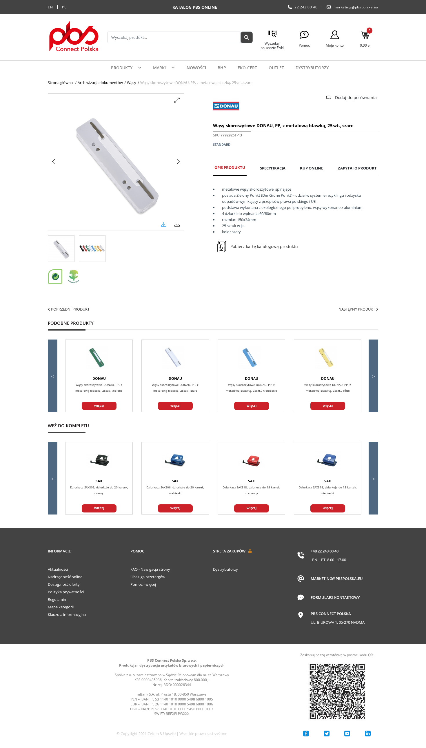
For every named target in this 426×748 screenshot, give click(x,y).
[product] (99, 357)
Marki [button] (160, 67)
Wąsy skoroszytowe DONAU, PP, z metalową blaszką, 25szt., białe (175, 388)
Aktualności (58, 569)
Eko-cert (247, 67)
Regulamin (57, 599)
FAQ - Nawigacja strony (150, 569)
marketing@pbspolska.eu (356, 7)
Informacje (59, 551)
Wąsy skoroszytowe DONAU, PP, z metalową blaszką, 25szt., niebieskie (251, 388)
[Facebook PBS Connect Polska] (306, 733)
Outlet (276, 67)
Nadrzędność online (65, 576)
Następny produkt (357, 309)
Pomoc (137, 551)
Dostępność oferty (64, 584)
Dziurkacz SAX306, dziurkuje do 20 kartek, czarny (99, 490)
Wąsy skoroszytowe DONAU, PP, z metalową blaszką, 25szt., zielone (99, 388)
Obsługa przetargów (147, 576)
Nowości (196, 67)
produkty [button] (122, 67)
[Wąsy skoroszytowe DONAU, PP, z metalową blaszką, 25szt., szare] (61, 248)
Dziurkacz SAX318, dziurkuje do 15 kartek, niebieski (328, 490)
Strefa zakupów (229, 551)
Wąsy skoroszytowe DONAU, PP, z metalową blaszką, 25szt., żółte (327, 388)
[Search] (247, 37)
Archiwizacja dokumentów (100, 82)
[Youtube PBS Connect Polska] (347, 733)
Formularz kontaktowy (335, 597)
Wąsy (131, 82)
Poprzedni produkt (70, 309)
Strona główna (60, 82)
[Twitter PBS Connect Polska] (326, 733)
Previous (52, 376)
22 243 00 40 (305, 7)
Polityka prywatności (66, 591)
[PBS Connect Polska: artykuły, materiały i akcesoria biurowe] (74, 37)
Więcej (99, 406)
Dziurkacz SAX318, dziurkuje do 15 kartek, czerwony (252, 490)
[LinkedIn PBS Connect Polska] (368, 733)
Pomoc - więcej (143, 584)
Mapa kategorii (61, 607)
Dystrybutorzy (312, 67)
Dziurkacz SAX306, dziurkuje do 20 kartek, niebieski (175, 490)
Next (373, 376)
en (50, 7)
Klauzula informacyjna (67, 614)
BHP (222, 67)
